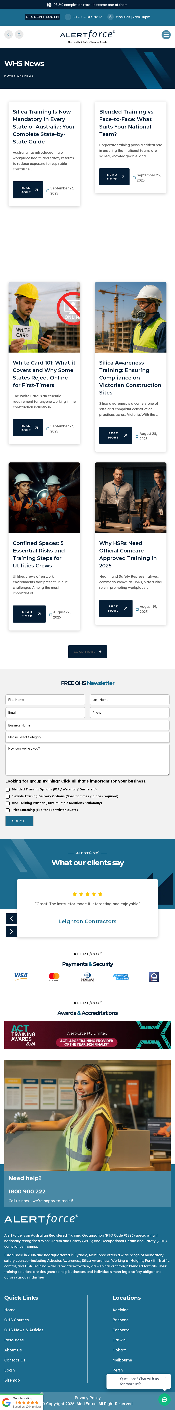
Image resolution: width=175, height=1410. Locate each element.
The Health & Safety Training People (87, 42)
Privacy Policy (88, 1397)
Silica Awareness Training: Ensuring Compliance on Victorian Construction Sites (130, 378)
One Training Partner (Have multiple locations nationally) (57, 803)
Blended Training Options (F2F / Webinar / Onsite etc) (54, 789)
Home (8, 76)
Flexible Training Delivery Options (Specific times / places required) (65, 796)
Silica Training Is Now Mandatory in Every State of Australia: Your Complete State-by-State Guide (44, 127)
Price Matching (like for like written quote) (45, 810)
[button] (87, 651)
